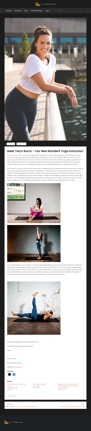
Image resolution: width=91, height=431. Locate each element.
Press (26, 11)
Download (18, 11)
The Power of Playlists (39, 384)
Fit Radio (11, 155)
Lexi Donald (10, 144)
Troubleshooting (36, 11)
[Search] (84, 10)
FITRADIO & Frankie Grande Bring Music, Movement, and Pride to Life (68, 385)
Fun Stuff (12, 396)
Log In (47, 11)
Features (9, 11)
